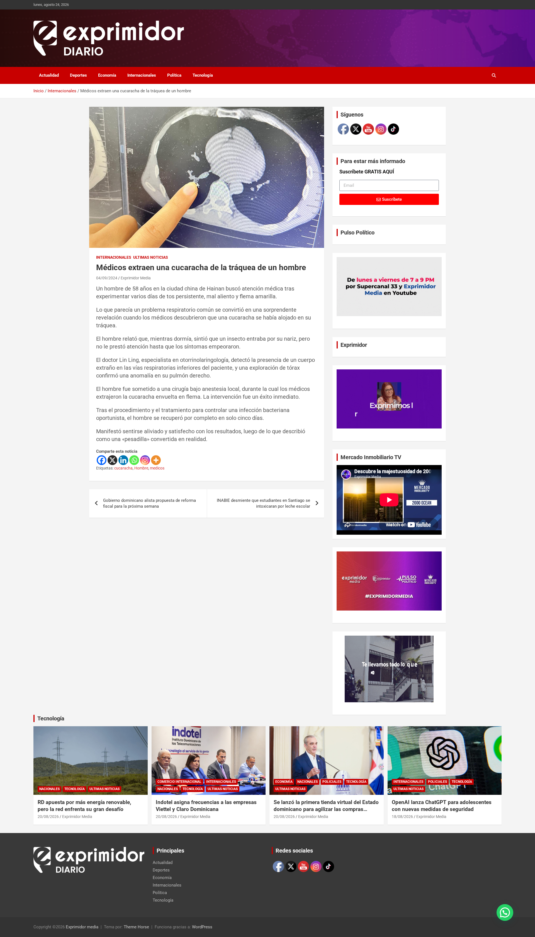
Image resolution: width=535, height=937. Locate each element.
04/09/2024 (106, 278)
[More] (156, 460)
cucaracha (123, 468)
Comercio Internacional (179, 782)
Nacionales (49, 789)
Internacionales (141, 75)
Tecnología (203, 75)
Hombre (141, 468)
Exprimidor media (82, 926)
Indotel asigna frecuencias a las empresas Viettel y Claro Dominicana (206, 805)
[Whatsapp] (134, 460)
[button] (505, 912)
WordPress (202, 926)
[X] (112, 460)
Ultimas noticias (150, 257)
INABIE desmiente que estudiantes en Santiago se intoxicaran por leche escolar (263, 503)
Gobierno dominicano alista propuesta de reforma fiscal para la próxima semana (149, 503)
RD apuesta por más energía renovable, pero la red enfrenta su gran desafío (84, 805)
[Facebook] (101, 460)
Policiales (331, 782)
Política (174, 75)
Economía (107, 75)
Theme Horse (136, 926)
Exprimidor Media (136, 278)
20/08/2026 (48, 816)
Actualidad (49, 75)
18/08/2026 (402, 816)
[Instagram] (145, 460)
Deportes (78, 75)
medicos (157, 468)
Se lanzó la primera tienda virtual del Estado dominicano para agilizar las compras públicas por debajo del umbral (326, 809)
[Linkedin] (123, 460)
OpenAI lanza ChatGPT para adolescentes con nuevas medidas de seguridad (442, 805)
